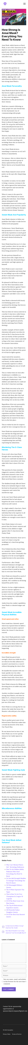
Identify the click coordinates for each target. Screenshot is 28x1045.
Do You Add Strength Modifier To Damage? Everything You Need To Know (16, 880)
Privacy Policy (6, 1034)
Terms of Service (17, 1034)
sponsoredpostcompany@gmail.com (15, 1011)
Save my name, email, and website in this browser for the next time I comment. (15, 981)
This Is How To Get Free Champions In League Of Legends (14, 896)
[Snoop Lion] (5, 4)
